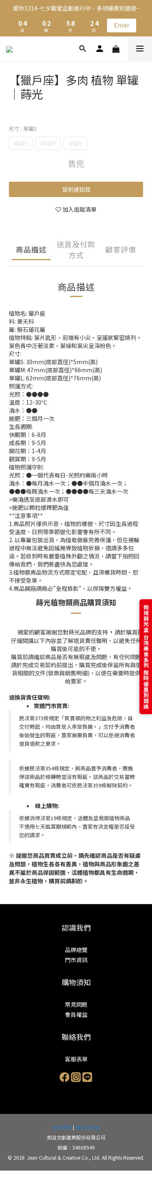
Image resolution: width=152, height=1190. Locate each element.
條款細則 (62, 1127)
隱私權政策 (87, 1127)
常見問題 (76, 1004)
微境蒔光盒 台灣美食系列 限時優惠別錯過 (146, 656)
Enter (121, 25)
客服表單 (76, 1059)
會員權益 (76, 1014)
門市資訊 (76, 960)
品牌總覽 (76, 950)
